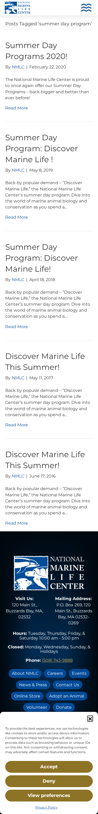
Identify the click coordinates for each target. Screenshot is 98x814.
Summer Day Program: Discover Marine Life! (41, 258)
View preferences (49, 795)
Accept (49, 767)
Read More (16, 108)
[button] (90, 718)
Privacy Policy (46, 807)
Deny (49, 781)
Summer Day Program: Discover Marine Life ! (41, 148)
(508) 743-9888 (57, 660)
